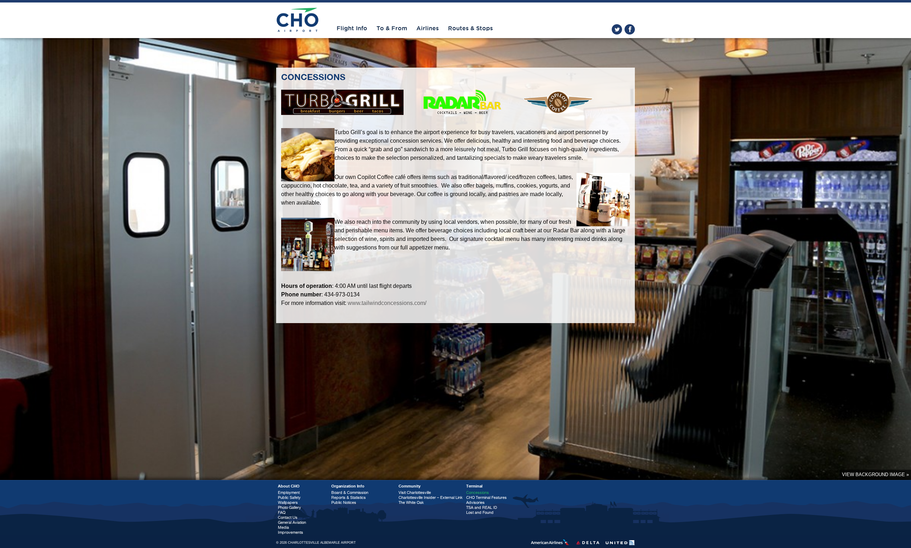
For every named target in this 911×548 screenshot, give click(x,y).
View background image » (875, 474)
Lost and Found (480, 513)
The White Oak (411, 503)
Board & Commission (349, 493)
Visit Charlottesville (415, 493)
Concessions (477, 493)
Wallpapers (288, 503)
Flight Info (352, 28)
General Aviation (292, 523)
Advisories (475, 503)
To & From (391, 28)
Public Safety (289, 498)
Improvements (290, 532)
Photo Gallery (289, 508)
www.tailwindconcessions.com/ (387, 303)
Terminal (474, 486)
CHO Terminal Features (486, 498)
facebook (630, 29)
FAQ (281, 513)
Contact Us (287, 518)
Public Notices (343, 503)
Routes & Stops (470, 28)
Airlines (427, 28)
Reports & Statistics (348, 498)
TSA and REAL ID (481, 508)
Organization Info (347, 486)
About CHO (289, 486)
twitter (617, 29)
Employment (289, 493)
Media (283, 527)
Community (410, 486)
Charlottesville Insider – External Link (431, 498)
